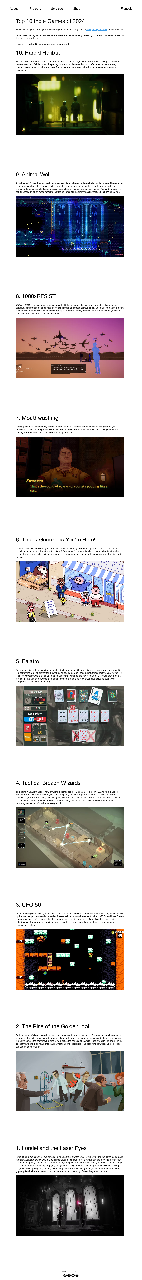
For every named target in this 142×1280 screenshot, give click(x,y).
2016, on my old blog (96, 29)
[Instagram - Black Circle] (69, 1275)
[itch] (77, 1275)
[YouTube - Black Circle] (73, 1275)
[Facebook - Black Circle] (65, 1275)
